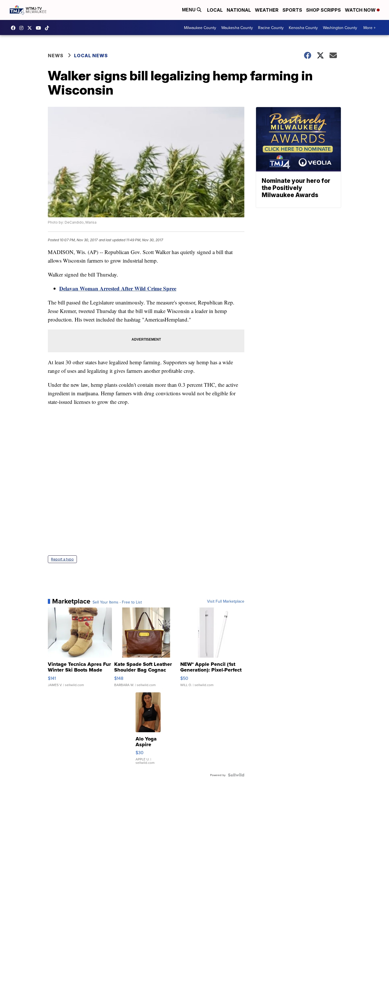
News (56, 55)
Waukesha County (237, 27)
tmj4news (22, 28)
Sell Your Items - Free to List (117, 602)
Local (215, 10)
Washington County (340, 27)
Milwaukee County (200, 27)
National (239, 10)
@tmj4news (48, 28)
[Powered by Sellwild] (236, 775)
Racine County (271, 27)
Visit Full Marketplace (225, 601)
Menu (189, 9)
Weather (267, 10)
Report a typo (62, 559)
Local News (91, 55)
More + (369, 27)
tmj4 (14, 28)
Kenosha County (303, 27)
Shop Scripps (323, 10)
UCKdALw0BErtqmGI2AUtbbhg (40, 28)
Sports (292, 10)
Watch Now (361, 10)
